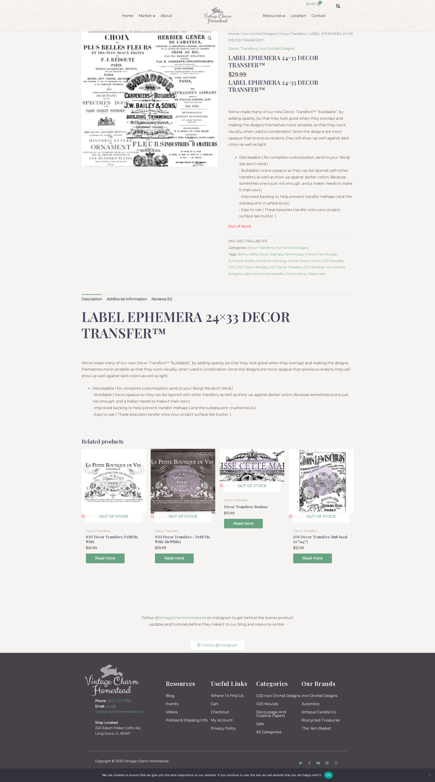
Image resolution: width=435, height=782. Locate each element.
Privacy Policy (223, 728)
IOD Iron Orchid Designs (278, 696)
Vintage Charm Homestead (146, 761)
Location (298, 16)
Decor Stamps (271, 254)
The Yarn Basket (316, 728)
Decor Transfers (292, 34)
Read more (105, 558)
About (166, 16)
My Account (222, 720)
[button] (338, 6)
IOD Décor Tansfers (285, 267)
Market (145, 16)
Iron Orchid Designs (259, 34)
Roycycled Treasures (321, 720)
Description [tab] (92, 299)
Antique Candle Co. (319, 712)
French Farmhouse (321, 254)
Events (172, 704)
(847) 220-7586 (119, 701)
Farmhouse (294, 254)
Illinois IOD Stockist (327, 261)
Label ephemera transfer (263, 274)
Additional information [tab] (127, 299)
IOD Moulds (267, 704)
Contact (319, 16)
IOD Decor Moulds (252, 267)
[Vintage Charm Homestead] (112, 680)
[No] (429, 775)
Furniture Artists (241, 261)
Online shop (296, 274)
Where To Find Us (227, 696)
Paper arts (316, 274)
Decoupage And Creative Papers (271, 714)
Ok (328, 775)
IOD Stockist (313, 267)
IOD (231, 267)
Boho (242, 254)
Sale (260, 724)
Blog (170, 696)
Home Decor (298, 261)
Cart (215, 704)
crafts (253, 254)
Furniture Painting (271, 261)
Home (127, 16)
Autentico (311, 704)
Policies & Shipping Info (187, 720)
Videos (172, 712)
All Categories (268, 732)
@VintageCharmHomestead (180, 618)
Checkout (220, 712)
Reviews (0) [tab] (162, 299)
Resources (272, 16)
